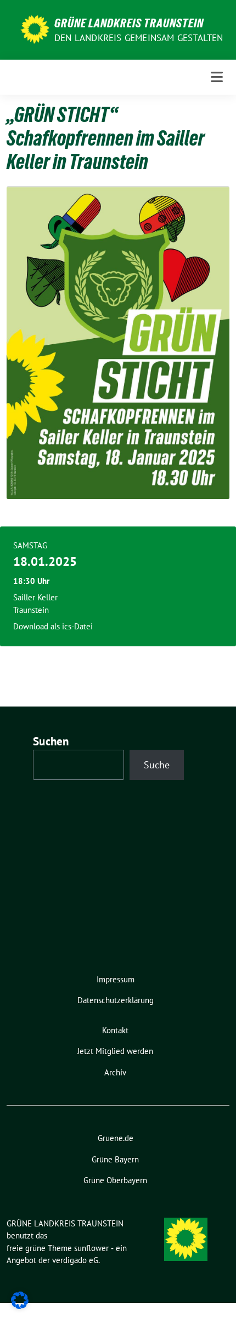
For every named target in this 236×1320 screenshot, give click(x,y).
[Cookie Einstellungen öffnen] (20, 1299)
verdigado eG (75, 1260)
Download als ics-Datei (53, 626)
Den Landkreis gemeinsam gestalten (138, 38)
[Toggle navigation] (216, 77)
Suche (157, 765)
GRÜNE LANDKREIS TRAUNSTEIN (129, 23)
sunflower (91, 1248)
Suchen (51, 741)
